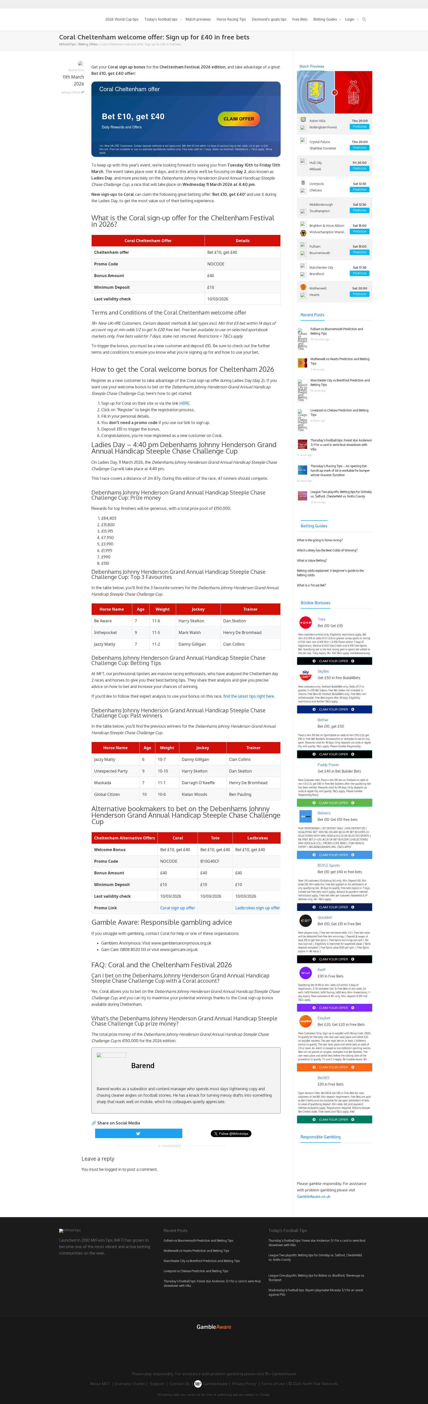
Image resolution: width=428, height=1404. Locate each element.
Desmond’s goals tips (269, 19)
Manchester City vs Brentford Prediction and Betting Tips (202, 1261)
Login (350, 19)
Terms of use (273, 1383)
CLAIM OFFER (239, 118)
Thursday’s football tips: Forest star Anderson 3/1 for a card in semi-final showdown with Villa (341, 444)
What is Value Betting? (312, 560)
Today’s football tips (161, 19)
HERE (184, 403)
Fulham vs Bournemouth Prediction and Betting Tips (198, 1240)
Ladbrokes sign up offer (257, 908)
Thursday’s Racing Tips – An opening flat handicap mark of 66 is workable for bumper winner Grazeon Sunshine (340, 470)
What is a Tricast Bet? (311, 585)
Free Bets (300, 19)
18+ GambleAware (280, 1373)
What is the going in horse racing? (320, 540)
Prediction (360, 126)
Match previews (198, 19)
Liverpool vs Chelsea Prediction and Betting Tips (196, 1271)
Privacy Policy (244, 1383)
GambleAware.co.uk (313, 1196)
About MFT (100, 1383)
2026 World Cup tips (121, 19)
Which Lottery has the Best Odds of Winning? (327, 550)
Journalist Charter (130, 1383)
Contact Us (179, 1383)
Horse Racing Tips (231, 19)
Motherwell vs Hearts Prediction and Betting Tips (196, 1251)
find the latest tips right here (248, 696)
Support (157, 1383)
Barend (143, 1065)
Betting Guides (326, 19)
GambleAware (215, 1383)
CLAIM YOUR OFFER (333, 661)
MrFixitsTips (67, 44)
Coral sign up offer (177, 908)
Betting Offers (88, 44)
